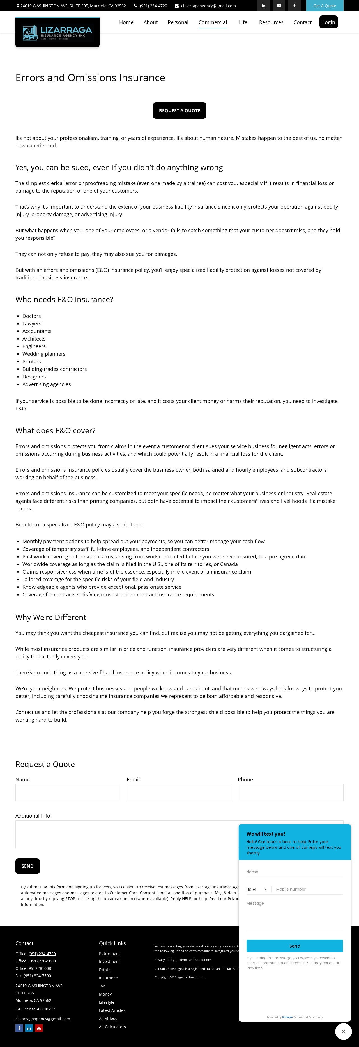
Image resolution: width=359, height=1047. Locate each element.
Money (105, 994)
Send (28, 866)
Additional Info (32, 815)
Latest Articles (112, 1010)
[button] (126, 22)
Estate (105, 969)
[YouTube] (39, 1028)
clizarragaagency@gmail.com (208, 5)
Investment (109, 961)
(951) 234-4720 (153, 5)
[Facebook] (19, 1028)
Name (22, 779)
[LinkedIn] (29, 1028)
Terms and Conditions (195, 959)
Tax (102, 986)
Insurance (108, 977)
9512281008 (40, 968)
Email (133, 779)
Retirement (109, 953)
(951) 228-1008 (42, 961)
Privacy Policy (164, 959)
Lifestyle (106, 1002)
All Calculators (112, 1026)
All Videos (108, 1018)
